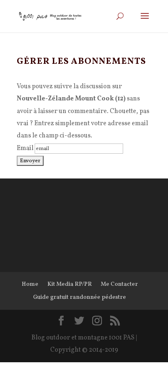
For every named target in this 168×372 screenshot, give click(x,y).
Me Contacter (119, 284)
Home (30, 284)
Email (25, 148)
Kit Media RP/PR (69, 284)
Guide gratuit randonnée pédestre (79, 297)
